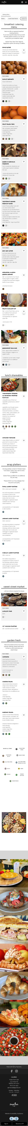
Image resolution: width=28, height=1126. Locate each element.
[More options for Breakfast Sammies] (24, 348)
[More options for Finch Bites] (24, 50)
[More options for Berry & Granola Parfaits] (24, 161)
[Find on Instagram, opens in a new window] (16, 1071)
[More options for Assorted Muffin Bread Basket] (24, 275)
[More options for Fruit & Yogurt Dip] (24, 311)
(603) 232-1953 (14, 1085)
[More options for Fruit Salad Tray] (24, 124)
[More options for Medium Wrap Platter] (24, 555)
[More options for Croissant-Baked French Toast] (24, 201)
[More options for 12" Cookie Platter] (24, 629)
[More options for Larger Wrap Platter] (24, 521)
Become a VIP (20, 1123)
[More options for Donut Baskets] (24, 79)
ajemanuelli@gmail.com (14, 1087)
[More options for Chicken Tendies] (24, 440)
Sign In (6, 1123)
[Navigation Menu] (26, 2)
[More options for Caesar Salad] (24, 684)
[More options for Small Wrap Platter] (24, 489)
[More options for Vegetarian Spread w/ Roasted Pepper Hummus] (24, 396)
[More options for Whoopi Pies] (24, 611)
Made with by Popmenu (11, 1067)
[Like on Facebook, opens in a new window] (11, 1071)
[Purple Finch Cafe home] (8, 2)
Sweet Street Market (13, 18)
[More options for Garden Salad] (24, 715)
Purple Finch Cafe (14, 1104)
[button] (14, 53)
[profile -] (22, 2)
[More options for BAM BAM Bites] (24, 250)
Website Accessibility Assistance (14, 1113)
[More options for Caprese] (24, 656)
